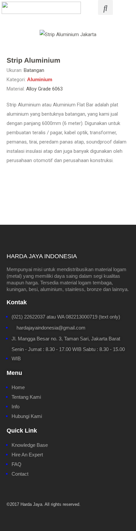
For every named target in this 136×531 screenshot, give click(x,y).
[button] (10, 34)
